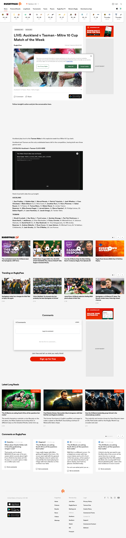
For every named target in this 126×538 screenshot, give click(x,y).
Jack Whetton (70, 201)
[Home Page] (12, 4)
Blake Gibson (26, 204)
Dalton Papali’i (17, 211)
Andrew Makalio (28, 225)
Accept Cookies (85, 66)
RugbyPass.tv (73, 505)
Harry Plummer (66, 204)
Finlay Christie (53, 220)
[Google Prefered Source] (74, 96)
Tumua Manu (34, 206)
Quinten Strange (55, 218)
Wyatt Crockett (19, 218)
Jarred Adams (44, 208)
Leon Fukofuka (31, 211)
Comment (19, 97)
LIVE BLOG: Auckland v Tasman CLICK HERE (28, 148)
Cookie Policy (87, 509)
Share (29, 97)
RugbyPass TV (61, 9)
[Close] (91, 56)
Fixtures (57, 505)
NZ (70, 528)
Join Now (72, 501)
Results (57, 509)
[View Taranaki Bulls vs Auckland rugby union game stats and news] (107, 17)
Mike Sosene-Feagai (29, 208)
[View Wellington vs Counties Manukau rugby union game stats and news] (73, 17)
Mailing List (72, 509)
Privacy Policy (87, 501)
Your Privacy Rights (43, 66)
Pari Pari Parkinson (70, 218)
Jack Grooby (28, 227)
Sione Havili (16, 220)
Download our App (86, 9)
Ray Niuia (31, 218)
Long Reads (26, 9)
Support (85, 520)
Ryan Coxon (41, 225)
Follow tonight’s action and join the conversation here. (32, 104)
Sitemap (57, 520)
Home (56, 501)
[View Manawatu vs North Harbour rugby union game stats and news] (28, 17)
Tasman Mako (36, 139)
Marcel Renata (42, 201)
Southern (71, 520)
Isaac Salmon (53, 225)
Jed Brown (27, 220)
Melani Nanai (47, 206)
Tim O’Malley (41, 227)
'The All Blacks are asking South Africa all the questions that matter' (46, 447)
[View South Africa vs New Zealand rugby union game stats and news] (50, 17)
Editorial (85, 528)
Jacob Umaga (45, 211)
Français (71, 531)
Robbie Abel (30, 201)
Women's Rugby (73, 9)
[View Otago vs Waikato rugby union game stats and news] (16, 17)
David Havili (26, 223)
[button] (21, 408)
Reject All (70, 66)
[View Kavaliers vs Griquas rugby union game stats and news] (96, 17)
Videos (57, 516)
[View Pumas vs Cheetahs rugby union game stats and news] (39, 17)
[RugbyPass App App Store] (24, 504)
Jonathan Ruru (52, 204)
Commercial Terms (89, 513)
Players (52, 9)
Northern (71, 516)
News (5, 9)
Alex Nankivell (41, 223)
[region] (64, 63)
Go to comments (11, 467)
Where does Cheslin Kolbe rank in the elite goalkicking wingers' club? (16, 447)
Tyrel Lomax (41, 218)
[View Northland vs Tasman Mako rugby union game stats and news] (84, 17)
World (71, 524)
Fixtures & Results (15, 9)
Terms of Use (87, 505)
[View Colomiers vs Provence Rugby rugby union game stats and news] (118, 17)
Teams (45, 9)
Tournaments (37, 9)
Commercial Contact (89, 524)
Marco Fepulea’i (58, 208)
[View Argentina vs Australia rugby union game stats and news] (62, 17)
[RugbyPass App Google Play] (24, 510)
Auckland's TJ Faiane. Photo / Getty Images (26, 90)
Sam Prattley (18, 201)
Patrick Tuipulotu (56, 201)
